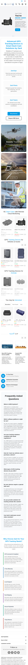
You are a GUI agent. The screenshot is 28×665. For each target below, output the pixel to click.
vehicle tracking (6, 660)
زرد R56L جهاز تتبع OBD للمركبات (6, 320)
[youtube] (15, 652)
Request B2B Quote (13, 118)
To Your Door (9, 374)
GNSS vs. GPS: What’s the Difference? (19, 355)
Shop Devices (13, 113)
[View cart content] (25, 4)
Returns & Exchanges (12, 384)
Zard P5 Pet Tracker (19, 288)
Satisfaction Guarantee (12, 379)
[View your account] (22, 4)
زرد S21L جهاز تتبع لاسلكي (19, 320)
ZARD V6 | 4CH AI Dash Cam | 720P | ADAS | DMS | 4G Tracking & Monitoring (7, 229)
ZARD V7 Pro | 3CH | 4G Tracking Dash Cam (20, 229)
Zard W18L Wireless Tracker (21, 260)
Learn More (13, 149)
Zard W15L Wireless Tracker (7, 260)
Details (17, 29)
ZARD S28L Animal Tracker (7, 288)
